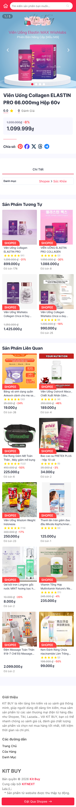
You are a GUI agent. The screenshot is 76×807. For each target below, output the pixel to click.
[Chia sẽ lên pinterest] (20, 146)
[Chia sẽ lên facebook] (27, 146)
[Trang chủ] (5, 6)
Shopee (45, 181)
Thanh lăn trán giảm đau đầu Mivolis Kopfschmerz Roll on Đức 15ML (56, 524)
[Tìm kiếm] (67, 6)
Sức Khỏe (60, 181)
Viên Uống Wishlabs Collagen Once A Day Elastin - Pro (16, 315)
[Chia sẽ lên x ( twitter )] (33, 146)
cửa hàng (9, 751)
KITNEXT (28, 784)
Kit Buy (35, 779)
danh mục (9, 757)
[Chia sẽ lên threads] (40, 146)
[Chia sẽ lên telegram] (46, 146)
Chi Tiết (38, 169)
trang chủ (9, 746)
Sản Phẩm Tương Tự (22, 204)
